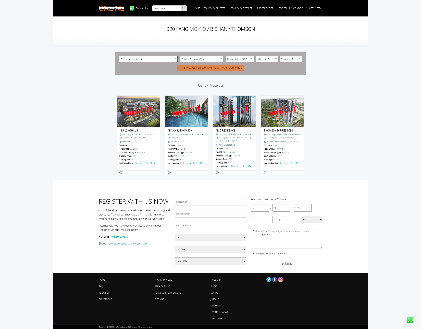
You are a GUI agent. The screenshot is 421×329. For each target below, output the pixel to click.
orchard (215, 305)
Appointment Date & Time (268, 199)
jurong (214, 299)
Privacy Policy (163, 286)
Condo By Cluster (214, 8)
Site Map (159, 299)
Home (196, 8)
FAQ (101, 286)
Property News (163, 279)
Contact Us (105, 299)
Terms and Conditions (168, 292)
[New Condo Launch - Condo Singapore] (113, 8)
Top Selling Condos (291, 8)
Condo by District (241, 8)
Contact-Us (142, 8)
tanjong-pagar (219, 312)
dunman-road (218, 318)
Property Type (265, 8)
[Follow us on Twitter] (268, 279)
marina (214, 292)
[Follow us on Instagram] (280, 279)
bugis (213, 286)
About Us (104, 292)
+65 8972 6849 (119, 236)
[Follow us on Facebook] (274, 279)
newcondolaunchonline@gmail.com (128, 243)
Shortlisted (313, 8)
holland (215, 279)
